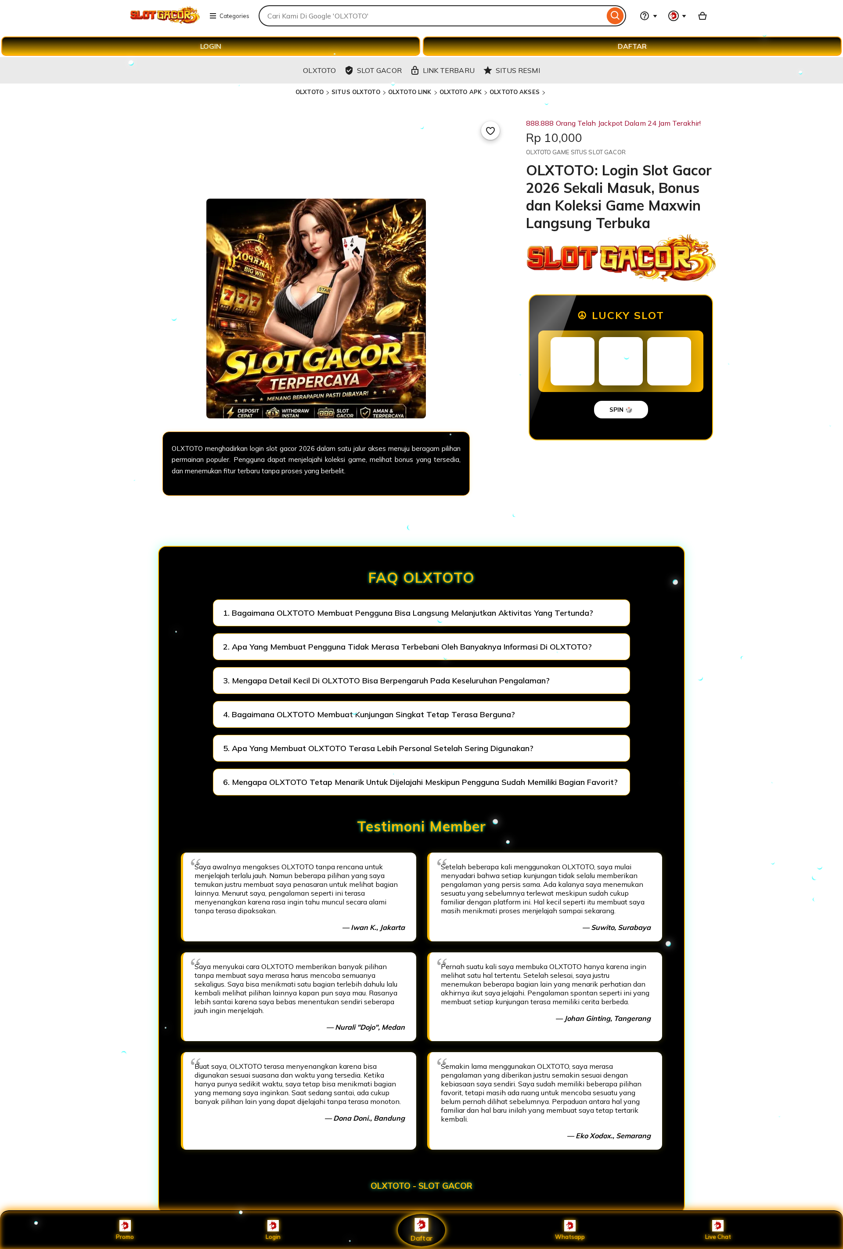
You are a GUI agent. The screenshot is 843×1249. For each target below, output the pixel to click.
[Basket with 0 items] (702, 15)
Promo (125, 1236)
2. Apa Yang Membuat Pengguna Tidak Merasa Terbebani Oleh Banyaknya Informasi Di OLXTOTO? (407, 647)
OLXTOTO (309, 91)
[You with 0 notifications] (677, 15)
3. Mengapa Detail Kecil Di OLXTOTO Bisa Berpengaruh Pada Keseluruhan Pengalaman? (386, 680)
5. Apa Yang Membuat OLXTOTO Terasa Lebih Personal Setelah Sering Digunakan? (378, 748)
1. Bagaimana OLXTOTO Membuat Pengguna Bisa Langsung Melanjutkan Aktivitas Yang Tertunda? (408, 613)
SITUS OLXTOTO (355, 91)
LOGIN (210, 46)
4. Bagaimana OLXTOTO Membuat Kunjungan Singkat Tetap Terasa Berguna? (369, 714)
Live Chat (718, 1236)
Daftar (421, 1238)
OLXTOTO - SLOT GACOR (421, 1185)
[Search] (615, 15)
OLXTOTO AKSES (515, 91)
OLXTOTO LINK (410, 91)
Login (273, 1236)
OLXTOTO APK (461, 91)
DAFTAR (632, 46)
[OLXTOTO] (165, 21)
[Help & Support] (648, 15)
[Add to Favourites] (490, 130)
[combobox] (432, 15)
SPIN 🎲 (621, 409)
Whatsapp (570, 1236)
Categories (234, 15)
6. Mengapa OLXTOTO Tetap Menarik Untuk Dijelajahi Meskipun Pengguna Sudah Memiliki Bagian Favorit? (420, 782)
